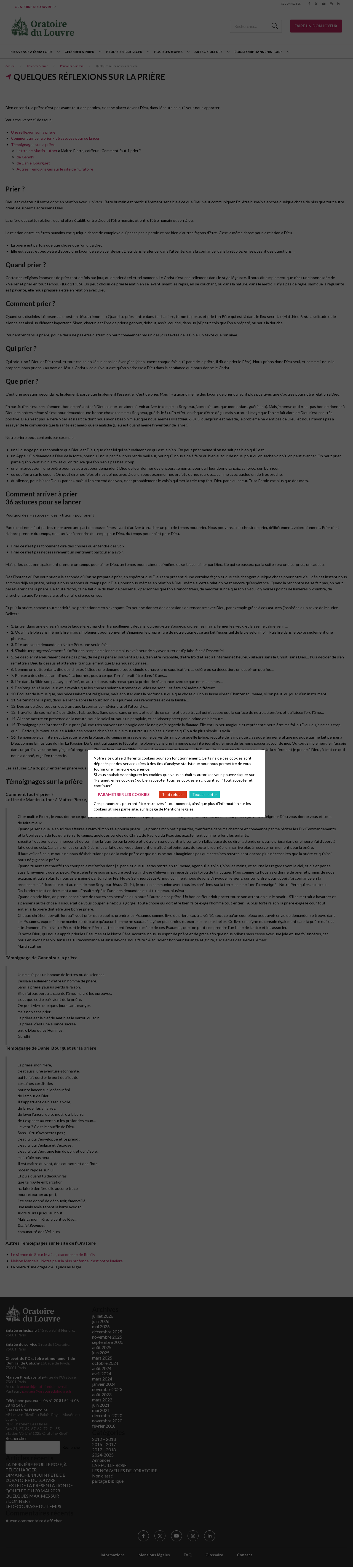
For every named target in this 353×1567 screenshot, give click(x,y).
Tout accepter (204, 794)
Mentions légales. (179, 808)
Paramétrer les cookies (123, 794)
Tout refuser (173, 794)
